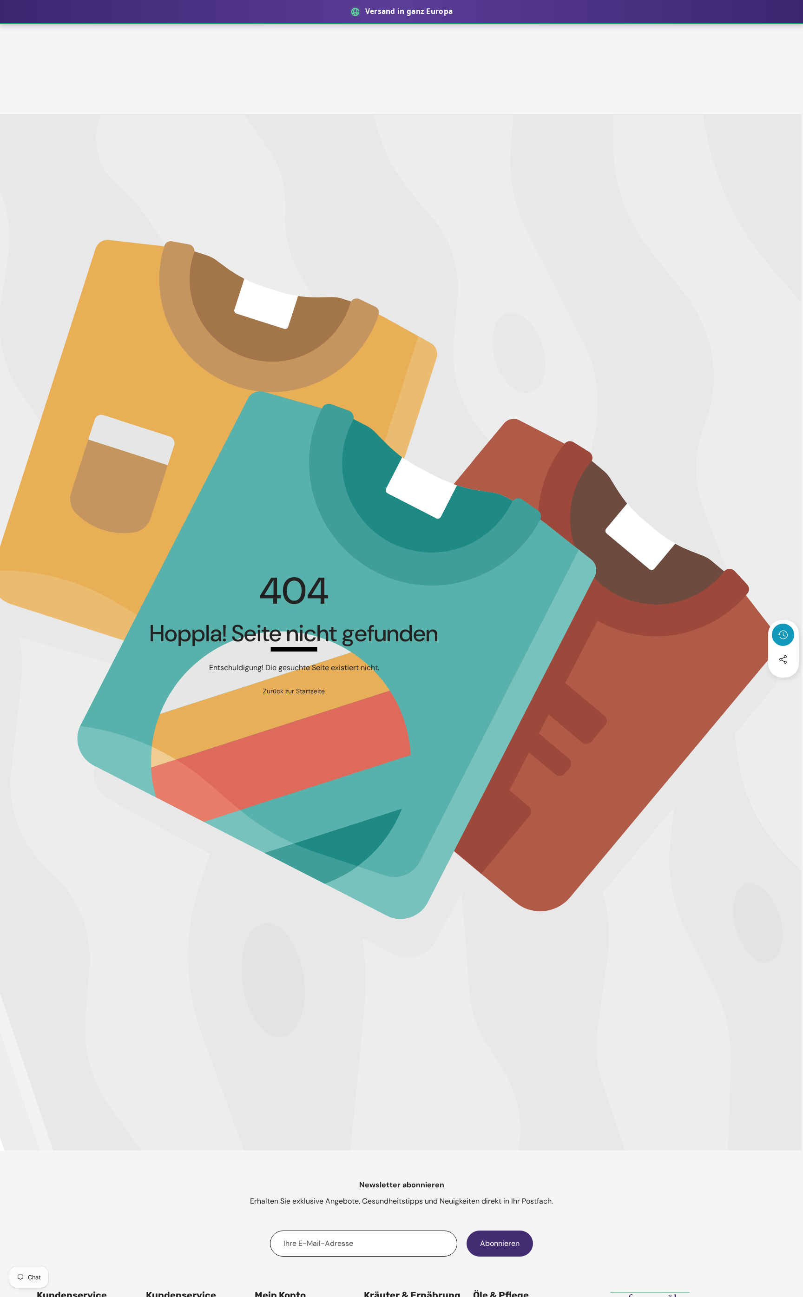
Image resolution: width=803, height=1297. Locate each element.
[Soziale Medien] (783, 659)
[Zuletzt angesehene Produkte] (783, 635)
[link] (294, 691)
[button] (783, 684)
